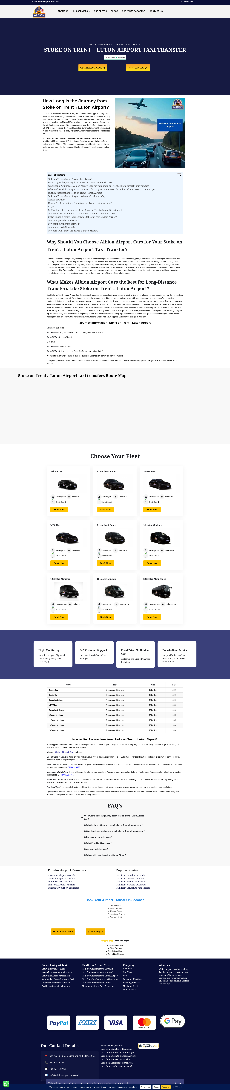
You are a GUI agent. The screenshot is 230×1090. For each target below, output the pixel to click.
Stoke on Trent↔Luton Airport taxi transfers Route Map (76, 196)
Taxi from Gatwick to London (131, 875)
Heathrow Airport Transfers (62, 875)
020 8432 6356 (57, 1062)
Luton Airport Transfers (60, 881)
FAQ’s (51, 206)
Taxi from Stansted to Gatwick (115, 1059)
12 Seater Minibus (60, 578)
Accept (178, 1083)
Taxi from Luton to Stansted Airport (118, 1055)
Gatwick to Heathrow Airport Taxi (58, 972)
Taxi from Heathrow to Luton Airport (100, 975)
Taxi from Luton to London (130, 878)
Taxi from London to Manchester (133, 887)
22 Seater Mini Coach (154, 578)
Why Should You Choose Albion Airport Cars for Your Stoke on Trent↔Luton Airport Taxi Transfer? (98, 185)
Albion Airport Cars (64, 752)
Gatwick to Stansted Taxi (53, 968)
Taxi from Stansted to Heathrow (116, 1048)
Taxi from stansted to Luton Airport (118, 1052)
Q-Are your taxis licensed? (61, 227)
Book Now (59, 509)
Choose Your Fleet (57, 199)
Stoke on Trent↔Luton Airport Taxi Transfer (71, 179)
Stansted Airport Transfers (61, 884)
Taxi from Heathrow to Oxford (131, 881)
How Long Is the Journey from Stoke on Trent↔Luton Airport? (80, 182)
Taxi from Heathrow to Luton (96, 982)
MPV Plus (55, 525)
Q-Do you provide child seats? (63, 220)
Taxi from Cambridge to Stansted (116, 1062)
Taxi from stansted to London (131, 884)
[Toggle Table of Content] (178, 175)
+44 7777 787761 (58, 1068)
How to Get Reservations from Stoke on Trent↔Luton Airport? (80, 203)
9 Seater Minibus (152, 525)
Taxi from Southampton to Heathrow (100, 979)
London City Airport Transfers (63, 887)
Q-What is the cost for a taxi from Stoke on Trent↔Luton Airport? (81, 213)
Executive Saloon (106, 471)
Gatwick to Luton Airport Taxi (56, 975)
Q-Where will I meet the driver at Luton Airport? (73, 230)
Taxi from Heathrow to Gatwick (97, 968)
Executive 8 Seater (107, 525)
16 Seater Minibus (106, 578)
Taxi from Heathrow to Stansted (97, 972)
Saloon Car (56, 471)
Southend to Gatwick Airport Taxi (58, 979)
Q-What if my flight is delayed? (64, 223)
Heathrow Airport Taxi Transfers (98, 986)
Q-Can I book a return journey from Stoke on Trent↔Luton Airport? (82, 216)
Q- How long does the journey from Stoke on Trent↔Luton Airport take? (85, 210)
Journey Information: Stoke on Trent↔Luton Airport (75, 192)
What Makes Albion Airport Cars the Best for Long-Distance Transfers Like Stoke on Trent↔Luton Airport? (103, 189)
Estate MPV (149, 471)
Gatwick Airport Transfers (61, 878)
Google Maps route (156, 360)
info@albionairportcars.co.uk (46, 1)
